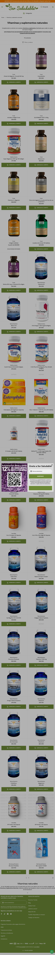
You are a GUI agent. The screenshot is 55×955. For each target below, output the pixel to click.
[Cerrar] (52, 464)
